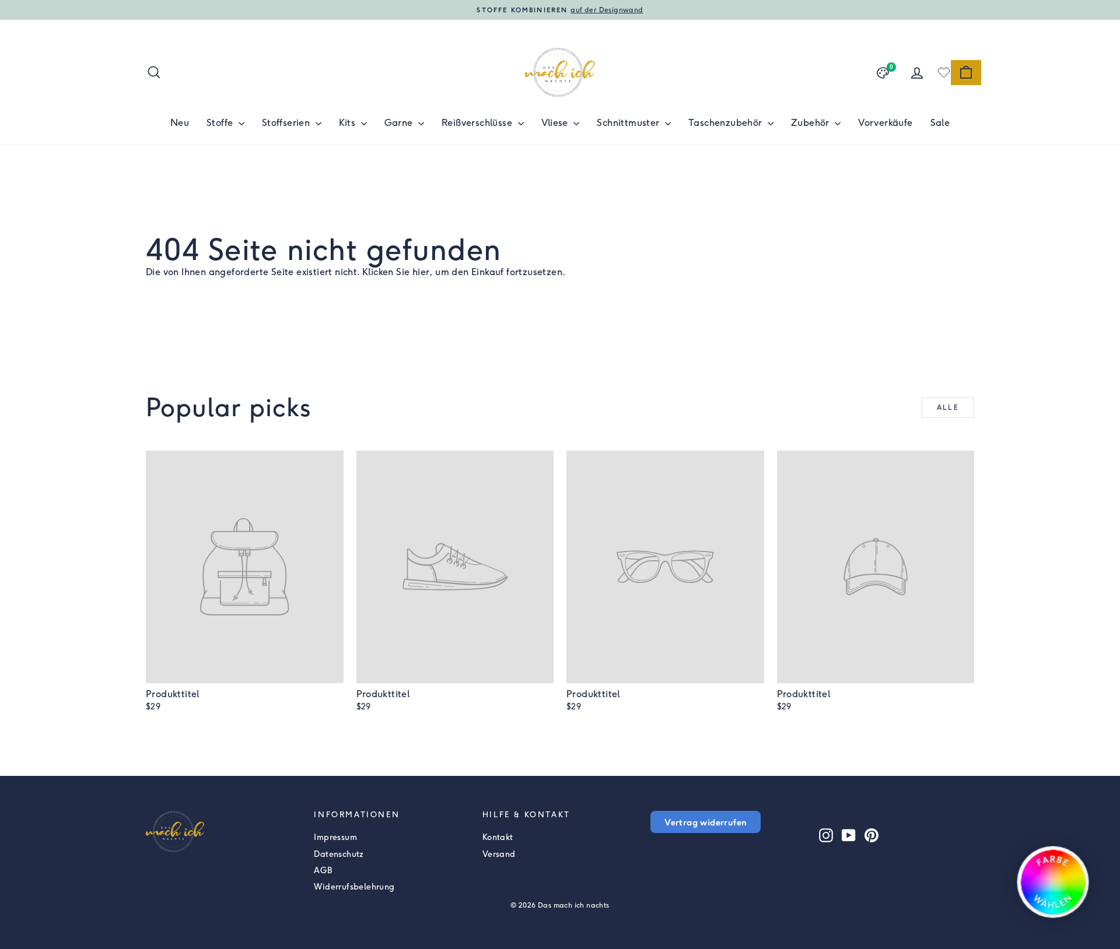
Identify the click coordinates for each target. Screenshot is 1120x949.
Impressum (335, 837)
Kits (348, 122)
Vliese (556, 122)
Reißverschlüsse (478, 122)
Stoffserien (287, 122)
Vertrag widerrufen (705, 822)
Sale (940, 122)
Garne (399, 122)
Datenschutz (338, 854)
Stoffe (221, 122)
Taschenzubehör (726, 122)
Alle (948, 407)
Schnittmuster (629, 122)
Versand (499, 854)
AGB (323, 871)
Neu (179, 122)
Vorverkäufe (885, 122)
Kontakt (497, 837)
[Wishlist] (944, 72)
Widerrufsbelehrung (354, 887)
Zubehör (811, 122)
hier (421, 271)
